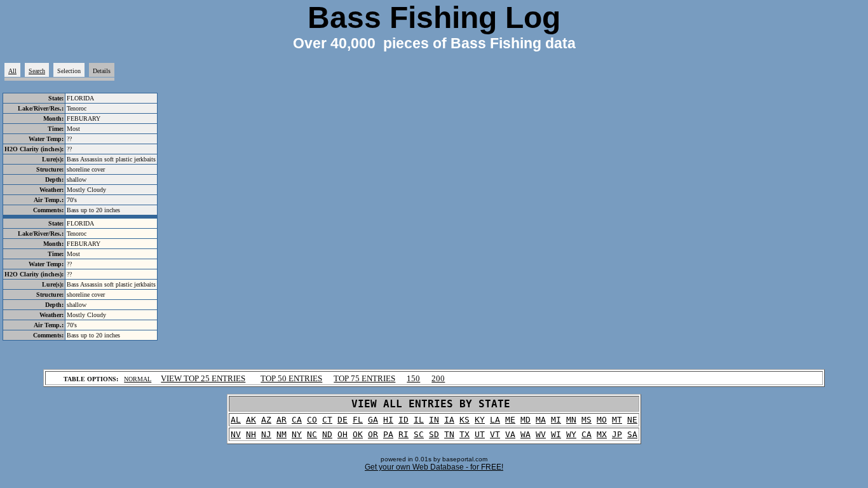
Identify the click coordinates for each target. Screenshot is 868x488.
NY (297, 434)
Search (37, 70)
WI (556, 434)
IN (434, 419)
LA (495, 419)
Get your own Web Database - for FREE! (434, 467)
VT (495, 434)
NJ (266, 434)
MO (602, 419)
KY (480, 419)
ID (403, 419)
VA (510, 434)
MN (571, 419)
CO (312, 419)
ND (327, 434)
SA (632, 434)
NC (312, 434)
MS (586, 419)
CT (327, 419)
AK (251, 419)
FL (358, 419)
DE (342, 419)
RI (403, 434)
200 (438, 378)
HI (388, 419)
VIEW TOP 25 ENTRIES (203, 378)
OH (342, 434)
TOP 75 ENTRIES (364, 378)
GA (373, 419)
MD (525, 419)
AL (236, 419)
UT (480, 434)
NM (281, 434)
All (12, 70)
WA (525, 434)
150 (413, 378)
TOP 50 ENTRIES (291, 378)
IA (449, 419)
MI (556, 419)
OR (373, 434)
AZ (266, 419)
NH (251, 434)
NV (236, 434)
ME (510, 419)
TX (464, 434)
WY (571, 434)
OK (358, 434)
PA (388, 434)
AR (281, 419)
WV (541, 434)
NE (632, 419)
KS (464, 419)
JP (617, 434)
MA (541, 419)
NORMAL (137, 379)
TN (449, 434)
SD (434, 434)
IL (419, 419)
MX (602, 434)
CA (297, 419)
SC (419, 434)
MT (617, 419)
